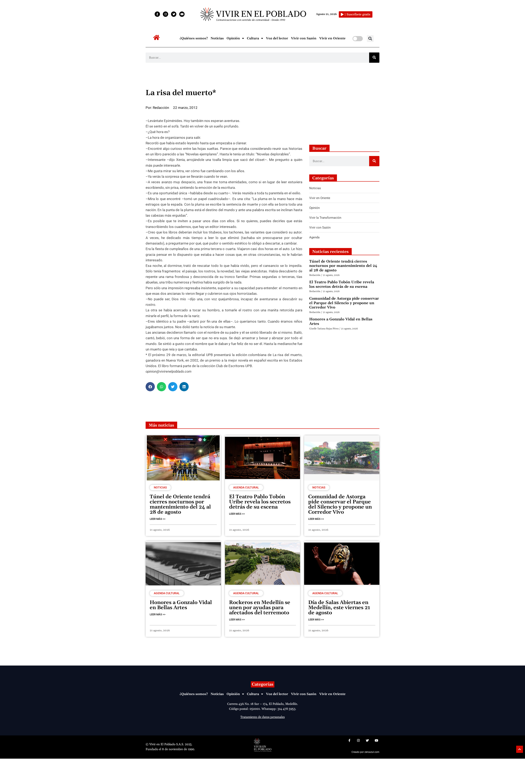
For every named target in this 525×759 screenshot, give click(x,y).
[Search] (374, 57)
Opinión (233, 38)
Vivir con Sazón (303, 38)
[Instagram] (165, 14)
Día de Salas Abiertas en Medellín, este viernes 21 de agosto (339, 607)
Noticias (217, 38)
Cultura (253, 38)
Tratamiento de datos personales (262, 717)
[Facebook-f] (157, 14)
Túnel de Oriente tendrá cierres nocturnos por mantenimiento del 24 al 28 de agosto (343, 266)
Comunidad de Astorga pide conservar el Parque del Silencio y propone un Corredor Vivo (344, 303)
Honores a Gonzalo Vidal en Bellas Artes (340, 321)
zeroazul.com (371, 752)
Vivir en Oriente (332, 38)
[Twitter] (173, 14)
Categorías (262, 684)
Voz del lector (277, 38)
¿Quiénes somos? (194, 38)
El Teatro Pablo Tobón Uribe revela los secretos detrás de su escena (341, 284)
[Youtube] (182, 14)
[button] (370, 38)
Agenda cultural (246, 487)
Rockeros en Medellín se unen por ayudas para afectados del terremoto (259, 607)
